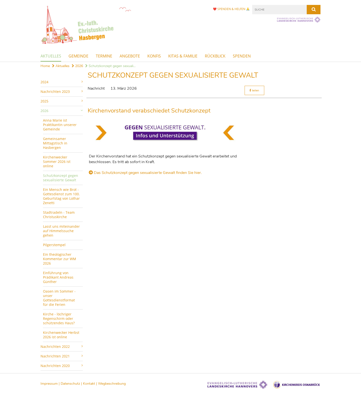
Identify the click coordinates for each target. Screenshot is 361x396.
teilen (255, 90)
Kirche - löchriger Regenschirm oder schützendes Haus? (59, 318)
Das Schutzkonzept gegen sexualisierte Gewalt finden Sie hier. (148, 172)
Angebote (130, 56)
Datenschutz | (72, 383)
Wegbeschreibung (112, 383)
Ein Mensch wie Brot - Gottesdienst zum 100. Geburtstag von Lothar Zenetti (61, 196)
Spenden (242, 56)
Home (45, 66)
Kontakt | (90, 383)
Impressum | (51, 383)
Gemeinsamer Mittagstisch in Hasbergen (55, 143)
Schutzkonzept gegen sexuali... (112, 66)
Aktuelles (51, 56)
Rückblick (215, 56)
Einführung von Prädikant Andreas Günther (58, 277)
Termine (104, 56)
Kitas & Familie (182, 56)
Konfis (154, 56)
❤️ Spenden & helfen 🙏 (231, 9)
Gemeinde (78, 56)
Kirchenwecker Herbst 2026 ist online (61, 334)
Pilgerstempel (54, 244)
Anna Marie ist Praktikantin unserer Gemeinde (60, 124)
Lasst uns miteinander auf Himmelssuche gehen (61, 231)
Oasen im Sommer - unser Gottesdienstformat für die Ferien (59, 298)
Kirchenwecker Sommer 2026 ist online (56, 161)
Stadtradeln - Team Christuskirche (59, 214)
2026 (78, 66)
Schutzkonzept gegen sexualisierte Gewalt (60, 177)
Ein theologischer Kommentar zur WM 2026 (59, 259)
